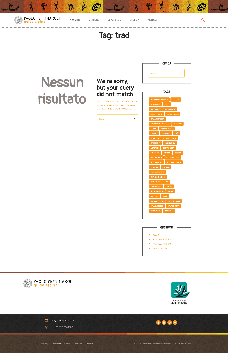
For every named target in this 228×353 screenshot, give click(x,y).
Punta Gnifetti (157, 172)
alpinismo (155, 104)
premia (166, 167)
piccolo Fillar (172, 157)
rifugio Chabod (158, 177)
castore (178, 124)
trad (165, 196)
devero (154, 133)
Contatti (89, 343)
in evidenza (170, 143)
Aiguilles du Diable (159, 100)
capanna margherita (160, 124)
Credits (78, 343)
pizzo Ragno (156, 162)
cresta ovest (167, 129)
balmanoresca (157, 119)
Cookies (68, 343)
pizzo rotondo (174, 162)
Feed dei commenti (162, 243)
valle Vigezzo (157, 206)
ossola (178, 153)
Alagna (175, 100)
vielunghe (155, 211)
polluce (154, 167)
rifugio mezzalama (159, 182)
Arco (167, 104)
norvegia (155, 153)
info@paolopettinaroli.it (63, 320)
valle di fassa (173, 201)
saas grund (156, 187)
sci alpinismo (157, 191)
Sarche (169, 187)
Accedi (156, 234)
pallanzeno (156, 157)
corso (153, 129)
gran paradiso (170, 138)
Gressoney (155, 143)
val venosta (173, 206)
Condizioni (56, 343)
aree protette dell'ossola (163, 109)
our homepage (124, 108)
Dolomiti (166, 133)
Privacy (44, 343)
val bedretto (157, 201)
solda (170, 191)
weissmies (169, 211)
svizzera (154, 196)
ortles (167, 153)
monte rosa (168, 148)
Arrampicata (156, 114)
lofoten (155, 148)
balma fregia (173, 114)
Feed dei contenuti (162, 239)
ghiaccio (155, 138)
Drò (176, 133)
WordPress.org (160, 248)
